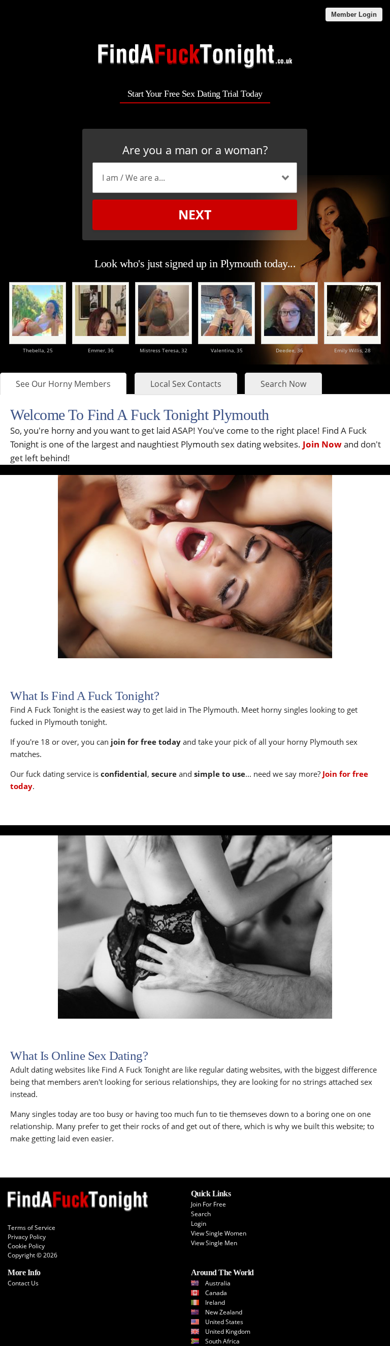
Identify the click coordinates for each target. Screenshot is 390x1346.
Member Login (354, 14)
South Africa (222, 1341)
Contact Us (23, 1283)
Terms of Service (31, 1227)
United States (224, 1321)
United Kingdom (227, 1331)
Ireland (215, 1302)
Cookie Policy (26, 1246)
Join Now (322, 444)
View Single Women (218, 1233)
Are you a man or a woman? (195, 149)
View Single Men (214, 1243)
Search (201, 1214)
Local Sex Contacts (185, 383)
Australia (218, 1283)
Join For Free (208, 1204)
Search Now (283, 383)
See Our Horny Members (63, 383)
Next (194, 214)
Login (198, 1223)
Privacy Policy (27, 1236)
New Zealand (223, 1312)
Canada (216, 1292)
